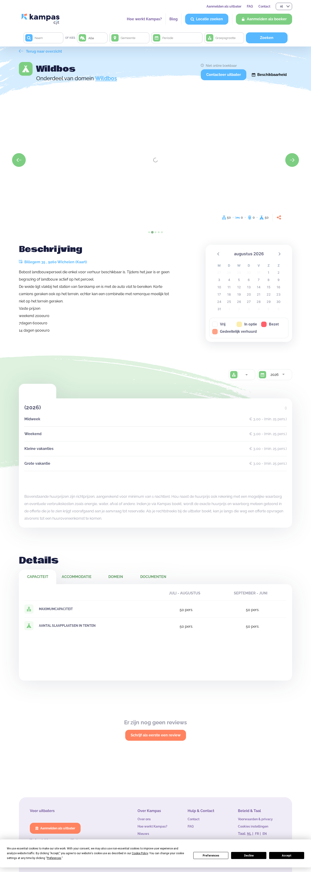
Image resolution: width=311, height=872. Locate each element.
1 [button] (268, 272)
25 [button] (229, 302)
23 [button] (278, 294)
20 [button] (249, 294)
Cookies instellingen (253, 826)
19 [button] (239, 294)
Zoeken (266, 38)
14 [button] (258, 287)
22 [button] (269, 294)
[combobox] (246, 375)
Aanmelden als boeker (267, 19)
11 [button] (229, 287)
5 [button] (239, 280)
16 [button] (278, 287)
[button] (218, 253)
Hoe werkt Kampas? (144, 19)
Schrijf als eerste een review (156, 735)
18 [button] (229, 294)
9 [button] (279, 280)
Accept (286, 855)
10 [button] (219, 287)
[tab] (149, 232)
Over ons (144, 819)
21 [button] (258, 294)
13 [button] (249, 287)
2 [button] (279, 272)
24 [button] (219, 302)
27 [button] (249, 302)
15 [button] (268, 287)
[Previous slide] (19, 160)
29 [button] (269, 302)
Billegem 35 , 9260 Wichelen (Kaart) (55, 262)
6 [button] (249, 280)
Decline (249, 855)
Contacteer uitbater (223, 74)
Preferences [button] (54, 858)
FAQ (250, 6)
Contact (264, 6)
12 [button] (239, 287)
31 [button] (219, 309)
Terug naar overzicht (43, 51)
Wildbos (106, 78)
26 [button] (239, 302)
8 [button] (269, 280)
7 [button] (259, 280)
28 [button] (259, 302)
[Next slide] (292, 160)
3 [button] (219, 280)
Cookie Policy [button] (140, 853)
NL (249, 834)
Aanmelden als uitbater (223, 6)
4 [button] (229, 280)
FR (257, 834)
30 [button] (278, 302)
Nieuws (143, 834)
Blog (173, 19)
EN (265, 834)
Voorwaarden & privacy (255, 819)
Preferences (211, 855)
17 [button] (219, 294)
